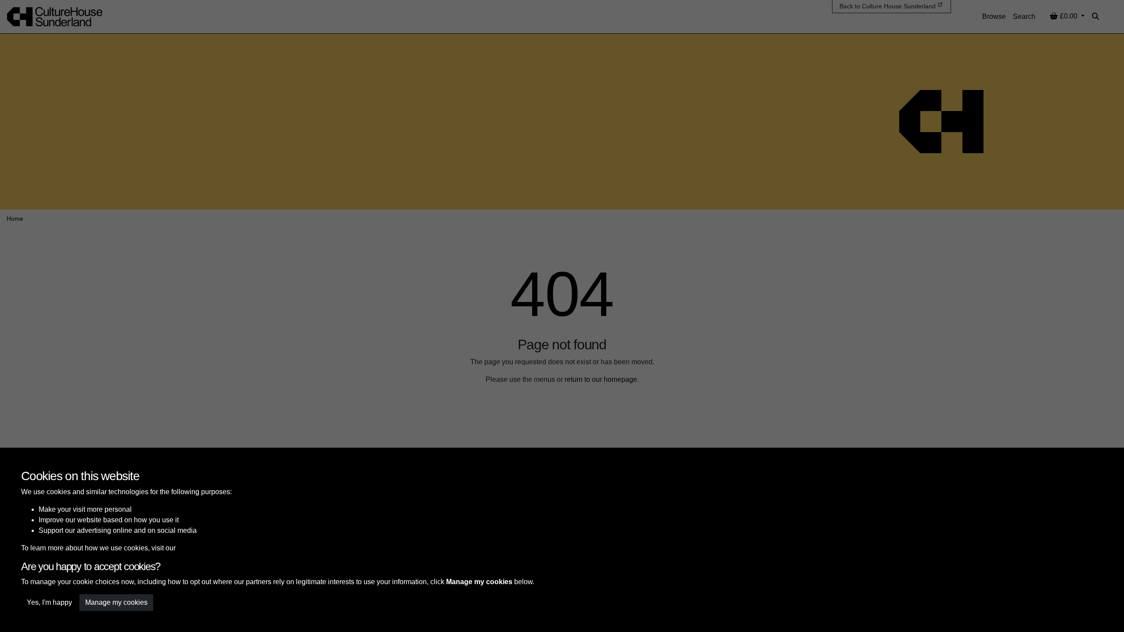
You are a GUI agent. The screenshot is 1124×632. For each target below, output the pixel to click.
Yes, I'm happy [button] (49, 602)
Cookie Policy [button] (199, 548)
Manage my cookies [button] (116, 602)
